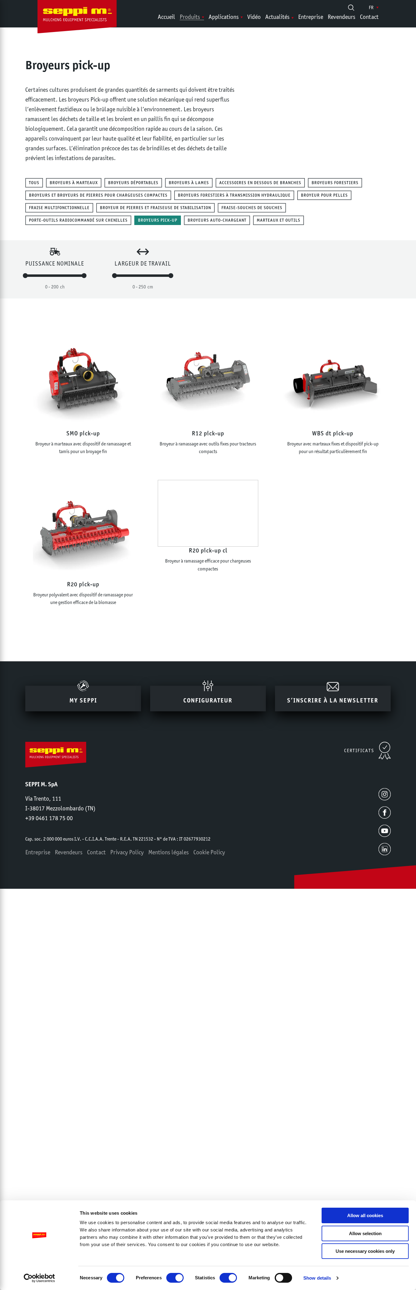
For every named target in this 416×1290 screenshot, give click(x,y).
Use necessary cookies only (365, 1251)
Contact (369, 17)
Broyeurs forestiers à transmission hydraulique (234, 195)
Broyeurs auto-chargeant (217, 220)
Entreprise (310, 17)
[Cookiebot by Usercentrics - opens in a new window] (39, 1278)
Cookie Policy (209, 852)
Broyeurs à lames (189, 182)
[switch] (175, 1278)
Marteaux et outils (278, 220)
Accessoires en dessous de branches (260, 182)
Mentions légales (168, 852)
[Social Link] (385, 794)
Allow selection (365, 1233)
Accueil (166, 17)
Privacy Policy (127, 852)
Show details (317, 1278)
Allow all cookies (365, 1215)
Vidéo (254, 17)
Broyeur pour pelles (324, 195)
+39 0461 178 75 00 (49, 818)
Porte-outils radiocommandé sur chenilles (78, 220)
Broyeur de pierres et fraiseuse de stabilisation (155, 207)
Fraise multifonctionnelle (59, 207)
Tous (34, 182)
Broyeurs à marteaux (74, 182)
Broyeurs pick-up (157, 220)
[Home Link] (77, 18)
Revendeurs (341, 17)
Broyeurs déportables (133, 182)
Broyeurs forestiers (335, 182)
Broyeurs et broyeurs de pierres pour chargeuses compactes (98, 195)
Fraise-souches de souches (251, 207)
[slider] (25, 275)
